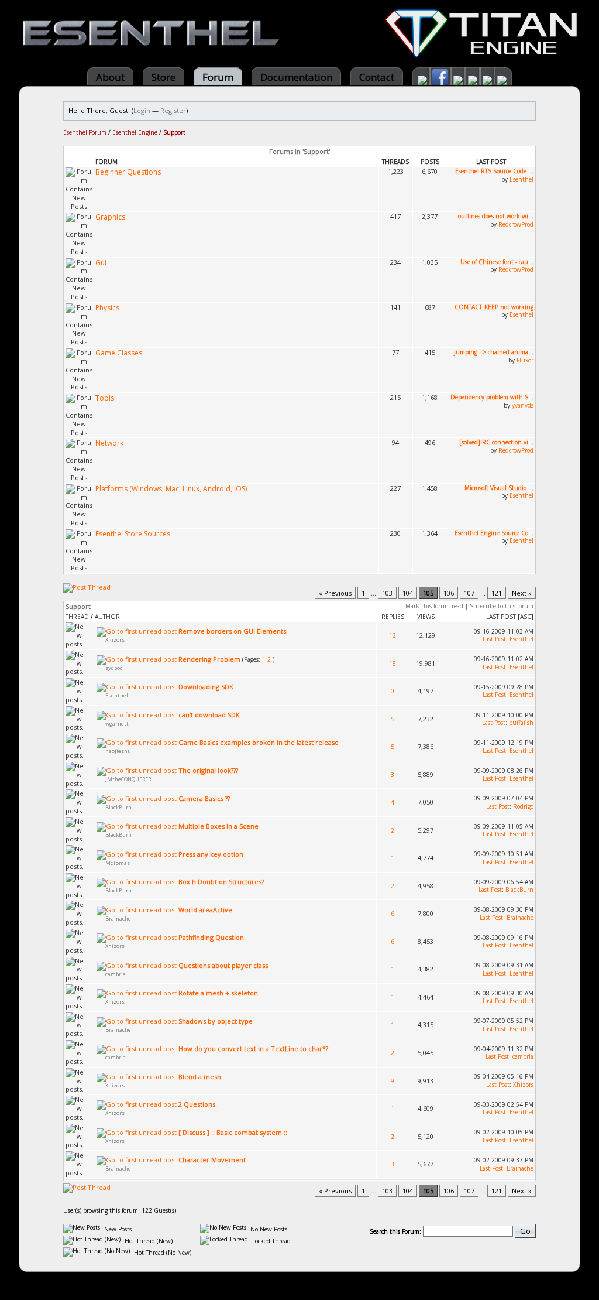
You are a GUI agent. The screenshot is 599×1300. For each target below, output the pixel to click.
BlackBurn (118, 807)
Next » (522, 593)
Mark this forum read (434, 606)
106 (448, 593)
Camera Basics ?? (204, 798)
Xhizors (115, 640)
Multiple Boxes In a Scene (218, 826)
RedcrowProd (515, 224)
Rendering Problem (209, 659)
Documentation (296, 77)
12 (392, 635)
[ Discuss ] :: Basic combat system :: (232, 1132)
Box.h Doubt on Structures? (221, 881)
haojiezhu (118, 751)
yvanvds (522, 405)
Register (173, 110)
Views (426, 617)
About (110, 77)
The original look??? (208, 770)
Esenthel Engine (134, 132)
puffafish (521, 723)
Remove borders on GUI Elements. (233, 631)
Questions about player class (223, 965)
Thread (77, 617)
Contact (376, 77)
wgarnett (117, 723)
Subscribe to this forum (501, 606)
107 (469, 593)
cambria (115, 974)
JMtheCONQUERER (128, 779)
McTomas (117, 863)
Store (163, 77)
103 (387, 593)
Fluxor (525, 360)
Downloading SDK (205, 686)
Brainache (118, 918)
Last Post (501, 617)
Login (141, 110)
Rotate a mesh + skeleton (218, 992)
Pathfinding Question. (212, 937)
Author (107, 617)
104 (407, 593)
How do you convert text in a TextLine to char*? (253, 1048)
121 (496, 593)
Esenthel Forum (84, 132)
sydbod (114, 668)
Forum (217, 77)
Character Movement (212, 1159)
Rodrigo (523, 806)
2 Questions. (197, 1104)
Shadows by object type (215, 1021)
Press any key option (210, 854)
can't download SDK (209, 714)
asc (525, 617)
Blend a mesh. (200, 1076)
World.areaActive (205, 909)
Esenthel (521, 179)
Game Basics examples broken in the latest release (258, 742)
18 (392, 663)
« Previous (335, 593)
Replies (392, 617)
